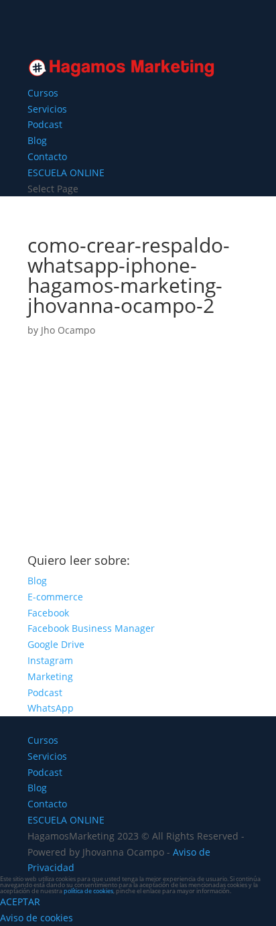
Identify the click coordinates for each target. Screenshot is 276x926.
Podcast (44, 124)
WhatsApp (50, 708)
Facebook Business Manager (91, 628)
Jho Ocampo (68, 330)
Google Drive (55, 644)
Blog (37, 140)
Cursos (42, 92)
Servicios (47, 109)
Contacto (47, 156)
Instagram (50, 660)
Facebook (48, 612)
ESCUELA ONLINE (66, 172)
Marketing (50, 676)
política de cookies (88, 890)
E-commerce (55, 596)
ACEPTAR (20, 901)
